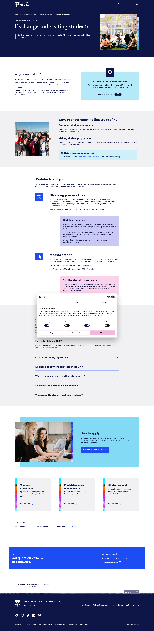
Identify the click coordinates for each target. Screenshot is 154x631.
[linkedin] (34, 615)
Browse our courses (57, 209)
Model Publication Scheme (45, 624)
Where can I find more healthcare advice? (59, 395)
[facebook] (17, 615)
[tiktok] (28, 615)
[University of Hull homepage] (22, 4)
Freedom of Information (30, 624)
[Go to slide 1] (99, 95)
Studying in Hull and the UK (45, 14)
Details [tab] (77, 302)
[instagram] (22, 615)
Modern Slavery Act (60, 624)
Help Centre (85, 605)
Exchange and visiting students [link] (62, 14)
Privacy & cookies (72, 624)
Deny (51, 333)
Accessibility (18, 624)
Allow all (102, 333)
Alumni (117, 4)
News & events (107, 4)
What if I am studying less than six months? (60, 376)
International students (30, 14)
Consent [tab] (50, 303)
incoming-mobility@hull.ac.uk (90, 157)
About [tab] (104, 302)
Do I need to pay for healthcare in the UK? (59, 366)
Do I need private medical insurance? (56, 385)
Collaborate (94, 4)
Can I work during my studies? (52, 357)
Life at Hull (72, 4)
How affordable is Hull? (48, 341)
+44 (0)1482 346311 (30, 605)
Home (16, 14)
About (125, 4)
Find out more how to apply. (75, 131)
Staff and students (132, 605)
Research (83, 4)
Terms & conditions (84, 624)
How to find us (117, 605)
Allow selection (77, 333)
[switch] (67, 325)
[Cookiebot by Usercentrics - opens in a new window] (107, 297)
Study (62, 4)
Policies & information (101, 605)
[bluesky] (39, 615)
